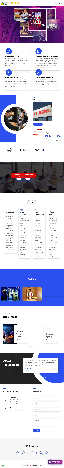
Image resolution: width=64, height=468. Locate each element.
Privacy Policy (32, 462)
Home (20, 2)
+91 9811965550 (14, 401)
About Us (56, 3)
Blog (29, 2)
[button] (28, 347)
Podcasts (47, 2)
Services (25, 2)
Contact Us (61, 3)
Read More (37, 124)
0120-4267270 (14, 403)
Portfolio (33, 2)
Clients (38, 2)
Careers (52, 2)
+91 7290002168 (14, 399)
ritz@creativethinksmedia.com (17, 410)
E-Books (42, 3)
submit (37, 430)
